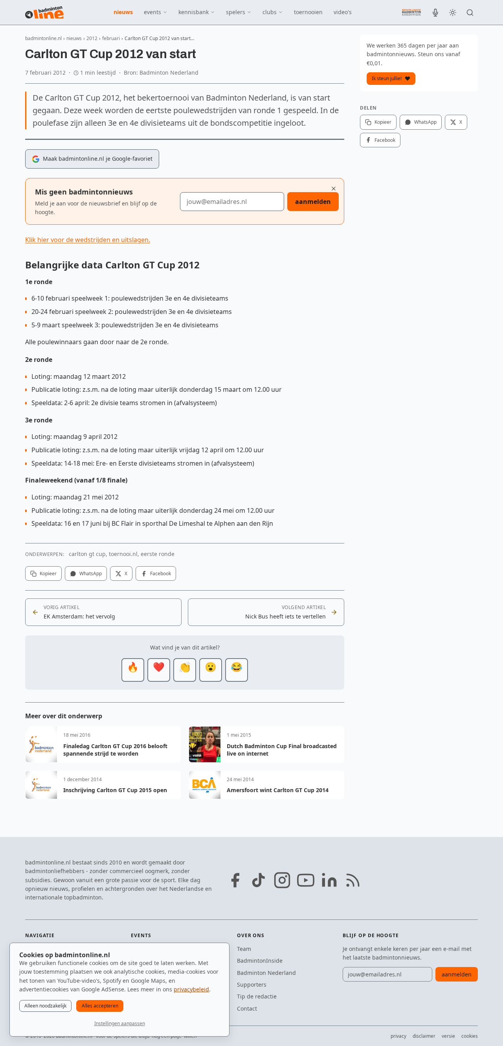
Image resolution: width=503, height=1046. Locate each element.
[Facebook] (235, 880)
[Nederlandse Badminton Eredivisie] (411, 12)
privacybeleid (191, 989)
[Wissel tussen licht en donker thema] (453, 12)
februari (111, 38)
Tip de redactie (257, 996)
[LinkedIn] (329, 880)
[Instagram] (282, 880)
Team (244, 948)
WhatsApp (90, 573)
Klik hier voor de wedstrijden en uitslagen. (87, 239)
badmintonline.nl (43, 38)
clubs (270, 12)
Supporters (251, 984)
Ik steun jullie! (387, 78)
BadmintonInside (260, 960)
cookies (469, 1036)
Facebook (160, 573)
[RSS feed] (353, 880)
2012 (91, 38)
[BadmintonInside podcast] (435, 12)
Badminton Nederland (266, 972)
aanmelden (313, 201)
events (152, 12)
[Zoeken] (470, 12)
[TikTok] (258, 880)
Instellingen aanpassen (119, 1023)
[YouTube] (305, 880)
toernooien (308, 12)
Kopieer (48, 573)
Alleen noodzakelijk (45, 1005)
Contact (247, 1008)
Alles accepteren (100, 1005)
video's (343, 12)
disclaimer (424, 1036)
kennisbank (193, 12)
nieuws (123, 12)
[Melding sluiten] (333, 188)
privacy (398, 1036)
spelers (235, 12)
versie (448, 1036)
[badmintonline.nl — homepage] (44, 12)
